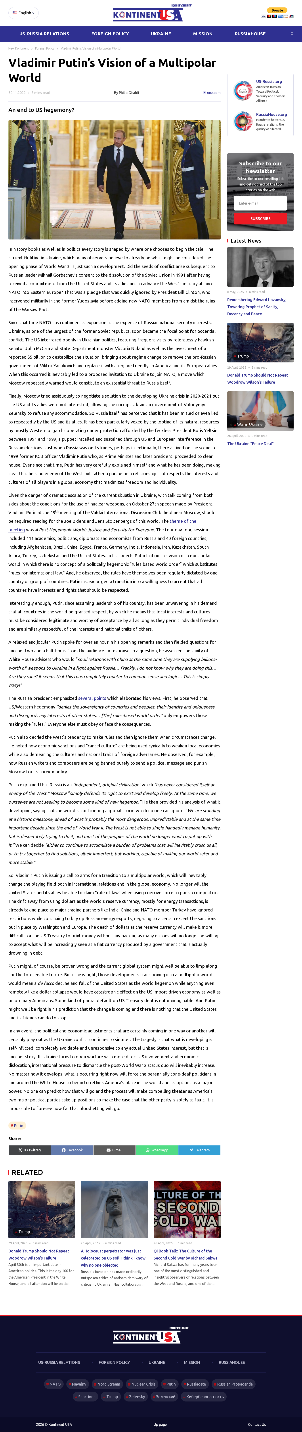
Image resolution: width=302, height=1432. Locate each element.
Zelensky (137, 1396)
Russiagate (196, 1384)
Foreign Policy (110, 33)
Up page (160, 1424)
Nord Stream (108, 1384)
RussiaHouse (250, 33)
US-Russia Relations (44, 33)
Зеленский (165, 1396)
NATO (55, 1384)
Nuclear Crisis (143, 1384)
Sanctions (86, 1396)
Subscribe (260, 218)
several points (92, 698)
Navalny (79, 1384)
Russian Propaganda (235, 1384)
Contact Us (257, 1424)
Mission (203, 33)
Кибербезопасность (205, 1396)
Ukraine (161, 33)
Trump (112, 1396)
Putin (18, 1125)
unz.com (214, 93)
